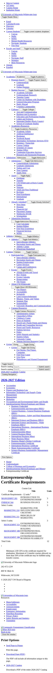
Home (8, 462)
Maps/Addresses (13, 602)
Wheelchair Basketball (25, 249)
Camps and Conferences (26, 267)
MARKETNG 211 (11, 517)
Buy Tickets (21, 275)
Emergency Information (15, 611)
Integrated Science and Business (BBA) (27, 420)
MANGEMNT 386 (12, 537)
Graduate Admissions (25, 166)
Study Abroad (22, 104)
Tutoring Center (22, 97)
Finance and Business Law (17, 390)
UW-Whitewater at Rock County (29, 183)
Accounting (11, 385)
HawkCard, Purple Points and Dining (31, 323)
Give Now (20, 357)
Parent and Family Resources (28, 327)
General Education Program (27, 102)
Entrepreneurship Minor (21, 432)
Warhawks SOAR (23, 214)
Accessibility (21, 292)
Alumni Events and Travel (27, 272)
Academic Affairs (23, 131)
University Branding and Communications (33, 306)
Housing (19, 207)
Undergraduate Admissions (27, 163)
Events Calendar (23, 277)
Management (11, 397)
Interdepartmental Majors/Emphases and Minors (25, 469)
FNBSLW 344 (7, 502)
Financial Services (23, 231)
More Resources (18, 63)
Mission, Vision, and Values (27, 299)
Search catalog (7, 367)
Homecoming (22, 279)
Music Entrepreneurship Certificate (25, 448)
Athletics (9, 236)
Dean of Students (23, 320)
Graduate (20, 85)
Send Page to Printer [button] (14, 645)
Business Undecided (19, 406)
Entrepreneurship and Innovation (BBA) (27, 409)
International (21, 197)
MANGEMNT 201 (9, 498)
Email (8, 21)
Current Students (13, 31)
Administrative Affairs (25, 314)
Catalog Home (12, 8)
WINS (14, 39)
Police (18, 332)
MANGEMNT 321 (12, 525)
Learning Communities (25, 106)
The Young (20, 282)
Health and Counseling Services (29, 325)
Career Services (22, 265)
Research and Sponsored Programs (30, 155)
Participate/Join (17, 255)
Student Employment (25, 262)
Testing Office (22, 150)
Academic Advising (24, 93)
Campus (9, 252)
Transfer (19, 180)
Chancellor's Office (24, 316)
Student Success (17, 90)
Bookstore (20, 136)
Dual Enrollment (23, 194)
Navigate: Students (19, 43)
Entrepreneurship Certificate (22, 443)
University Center (23, 339)
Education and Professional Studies (30, 117)
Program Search (17, 80)
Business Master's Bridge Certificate (26, 441)
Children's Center (23, 318)
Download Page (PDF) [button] (15, 654)
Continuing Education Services (29, 152)
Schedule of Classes (24, 148)
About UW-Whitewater (20, 284)
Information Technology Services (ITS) (32, 141)
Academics (10, 77)
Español (9, 67)
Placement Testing (23, 211)
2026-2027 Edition (13, 380)
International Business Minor (23, 436)
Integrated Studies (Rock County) (30, 121)
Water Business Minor (20, 439)
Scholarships (21, 216)
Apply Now (21, 173)
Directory (10, 26)
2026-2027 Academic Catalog (13, 372)
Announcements (12, 607)
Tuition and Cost (23, 168)
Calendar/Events (13, 24)
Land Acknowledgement (26, 296)
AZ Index (10, 5)
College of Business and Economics (20, 466)
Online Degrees (22, 87)
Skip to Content (12, 3)
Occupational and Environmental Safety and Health (27, 402)
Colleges (14, 109)
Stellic (13, 36)
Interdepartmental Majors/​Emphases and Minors (25, 404)
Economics (10, 388)
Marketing (10, 399)
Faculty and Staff (13, 48)
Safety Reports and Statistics (27, 334)
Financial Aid (21, 209)
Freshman (20, 178)
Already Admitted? (19, 202)
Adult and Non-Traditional (27, 190)
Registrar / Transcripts (25, 143)
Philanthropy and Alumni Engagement (32, 359)
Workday (15, 60)
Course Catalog (22, 145)
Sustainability (21, 303)
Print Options (7, 457)
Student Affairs (22, 337)
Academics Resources (20, 126)
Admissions (11, 158)
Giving (9, 344)
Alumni (9, 65)
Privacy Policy (12, 616)
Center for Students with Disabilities (31, 100)
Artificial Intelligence (25, 134)
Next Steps (20, 204)
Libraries (9, 28)
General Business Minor (21, 434)
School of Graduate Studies (27, 124)
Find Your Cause (23, 355)
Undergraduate (22, 82)
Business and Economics (26, 114)
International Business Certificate (24, 446)
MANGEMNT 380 (12, 531)
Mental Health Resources (21, 41)
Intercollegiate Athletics (26, 242)
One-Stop (15, 45)
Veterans (19, 187)
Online (19, 185)
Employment (11, 609)
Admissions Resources (20, 218)
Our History (21, 289)
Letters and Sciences (24, 119)
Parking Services (23, 330)
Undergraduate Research (26, 95)
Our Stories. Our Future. (26, 351)
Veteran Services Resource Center (30, 341)
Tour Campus (22, 170)
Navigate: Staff (17, 58)
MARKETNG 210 (12, 510)
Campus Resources (19, 308)
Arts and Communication (26, 112)
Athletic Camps (22, 247)
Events (14, 270)
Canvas (14, 34)
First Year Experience (25, 229)
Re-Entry (20, 192)
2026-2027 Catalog (14, 665)
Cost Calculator (22, 224)
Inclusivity (20, 294)
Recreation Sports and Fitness (28, 244)
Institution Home (13, 10)
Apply (13, 176)
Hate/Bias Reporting (14, 614)
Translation (10, 620)
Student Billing (22, 226)
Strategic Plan (22, 301)
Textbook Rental (23, 138)
